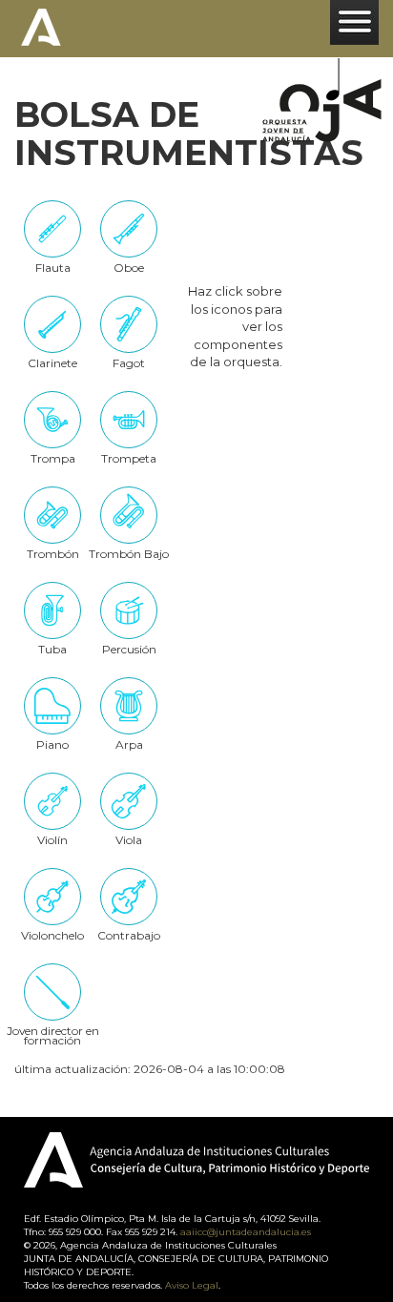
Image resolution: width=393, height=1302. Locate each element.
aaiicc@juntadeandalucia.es (245, 1232)
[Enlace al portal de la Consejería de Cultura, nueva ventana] (43, 28)
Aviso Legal (191, 1285)
